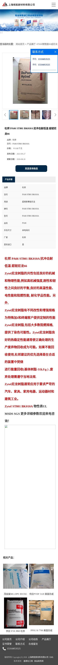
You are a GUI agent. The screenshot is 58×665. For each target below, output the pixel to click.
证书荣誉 (7, 644)
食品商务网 (38, 661)
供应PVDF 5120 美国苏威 (41, 594)
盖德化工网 (28, 661)
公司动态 (33, 639)
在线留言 (33, 644)
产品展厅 (31, 44)
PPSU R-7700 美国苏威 (41, 630)
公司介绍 (20, 639)
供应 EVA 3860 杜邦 (15, 631)
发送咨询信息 (31, 168)
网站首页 (20, 44)
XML (51, 657)
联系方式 (20, 644)
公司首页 (7, 639)
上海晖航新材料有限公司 (38, 657)
